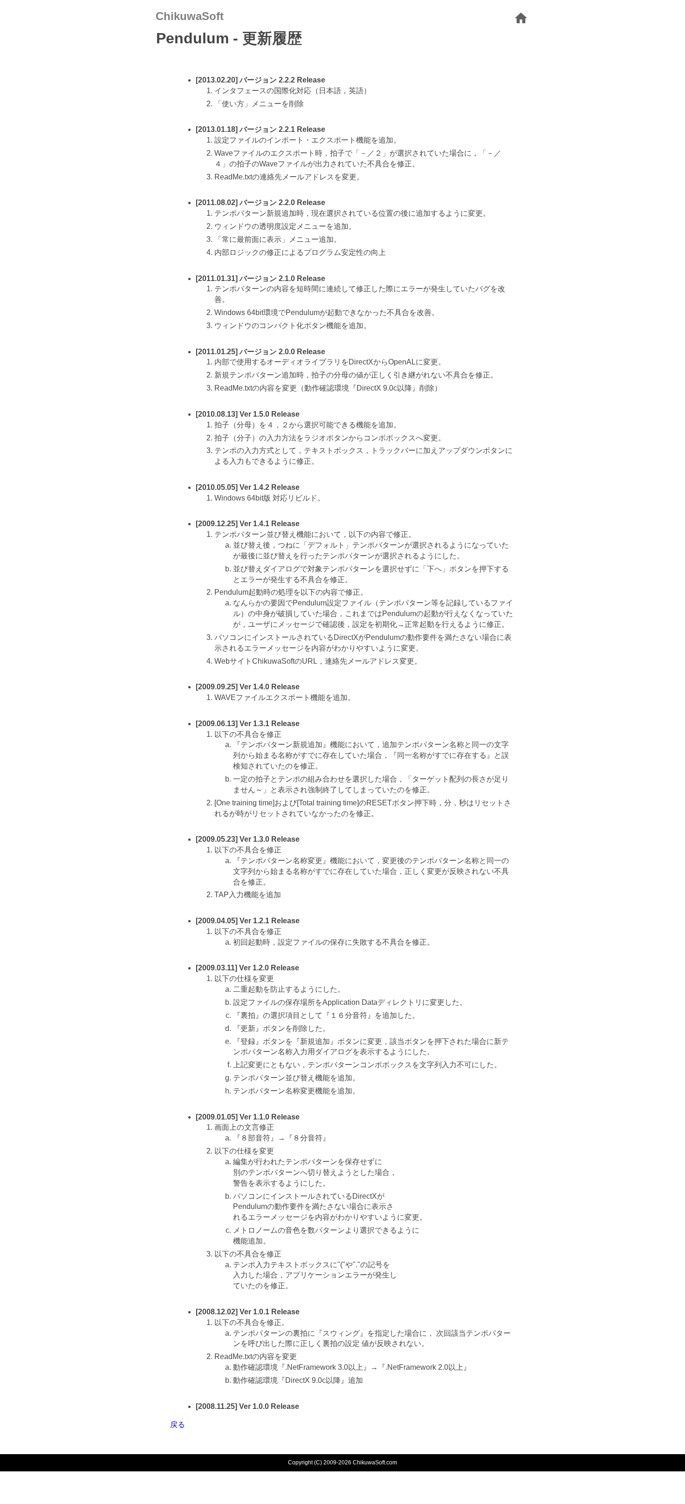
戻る (177, 1424)
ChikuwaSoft (190, 16)
